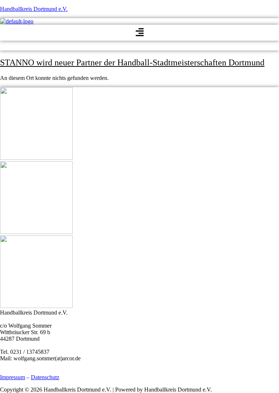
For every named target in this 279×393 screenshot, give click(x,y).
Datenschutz (45, 377)
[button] (139, 33)
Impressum (12, 377)
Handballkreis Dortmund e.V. (34, 9)
